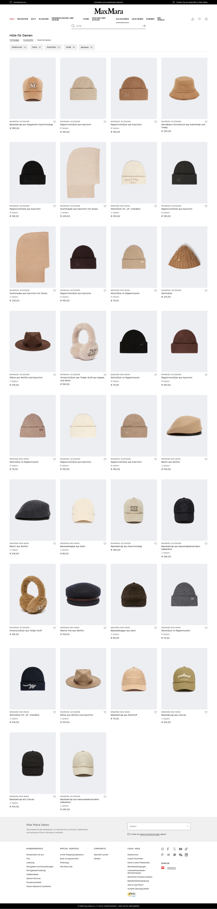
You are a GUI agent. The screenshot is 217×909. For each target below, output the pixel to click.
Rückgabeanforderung (36, 870)
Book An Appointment (69, 858)
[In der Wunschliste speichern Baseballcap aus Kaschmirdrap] (155, 543)
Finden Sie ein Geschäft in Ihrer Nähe (191, 2)
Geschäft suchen (101, 854)
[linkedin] (186, 854)
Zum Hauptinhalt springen (13, 1)
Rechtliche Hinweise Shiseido (140, 877)
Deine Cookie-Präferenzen (139, 862)
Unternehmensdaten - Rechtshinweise (137, 871)
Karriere (97, 858)
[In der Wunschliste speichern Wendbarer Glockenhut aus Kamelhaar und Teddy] (206, 122)
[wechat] (180, 854)
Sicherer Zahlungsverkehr (138, 888)
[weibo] (168, 854)
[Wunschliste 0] (199, 19)
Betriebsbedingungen (137, 866)
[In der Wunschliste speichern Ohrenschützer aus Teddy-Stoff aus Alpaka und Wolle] (105, 375)
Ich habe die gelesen (148, 834)
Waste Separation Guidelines (38, 886)
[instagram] (162, 848)
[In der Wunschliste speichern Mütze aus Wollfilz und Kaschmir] (54, 375)
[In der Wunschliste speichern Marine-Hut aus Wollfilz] (105, 628)
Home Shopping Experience (72, 854)
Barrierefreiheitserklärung (138, 881)
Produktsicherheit (33, 882)
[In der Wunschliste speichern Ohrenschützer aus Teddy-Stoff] (54, 628)
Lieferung (30, 862)
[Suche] (143, 25)
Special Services (33, 878)
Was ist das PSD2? (136, 885)
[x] (174, 848)
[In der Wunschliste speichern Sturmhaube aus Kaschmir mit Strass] (105, 206)
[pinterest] (162, 854)
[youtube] (180, 848)
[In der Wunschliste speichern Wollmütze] (206, 290)
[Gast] (192, 19)
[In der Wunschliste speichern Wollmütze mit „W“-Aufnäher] (155, 206)
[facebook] (168, 848)
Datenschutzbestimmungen (150, 834)
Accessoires (28, 40)
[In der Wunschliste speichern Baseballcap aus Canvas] (206, 712)
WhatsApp (64, 862)
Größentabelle (32, 874)
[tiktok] (186, 848)
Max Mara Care (66, 866)
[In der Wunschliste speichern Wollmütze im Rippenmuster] (155, 290)
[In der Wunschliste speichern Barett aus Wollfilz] (206, 459)
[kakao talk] (174, 854)
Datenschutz (133, 854)
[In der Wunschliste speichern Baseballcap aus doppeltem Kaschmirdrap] (54, 122)
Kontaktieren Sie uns (35, 854)
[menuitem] (12, 19)
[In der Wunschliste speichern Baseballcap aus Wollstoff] (155, 712)
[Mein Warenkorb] (206, 19)
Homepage (14, 40)
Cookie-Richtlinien (135, 858)
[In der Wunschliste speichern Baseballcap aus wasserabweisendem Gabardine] (206, 543)
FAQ (28, 858)
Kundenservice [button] (33, 2)
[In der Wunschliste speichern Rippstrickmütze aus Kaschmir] (105, 122)
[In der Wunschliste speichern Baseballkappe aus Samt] (105, 543)
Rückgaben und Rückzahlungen (39, 866)
